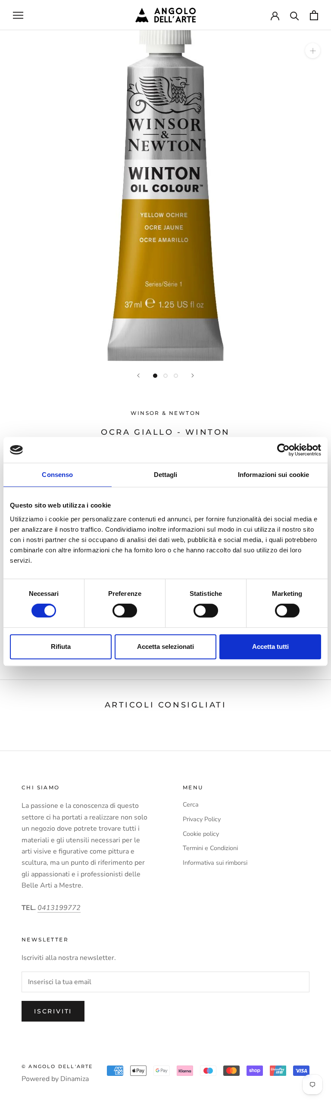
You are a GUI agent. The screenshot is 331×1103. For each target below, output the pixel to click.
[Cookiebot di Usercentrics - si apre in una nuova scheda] (283, 449)
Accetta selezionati (165, 646)
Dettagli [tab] (166, 474)
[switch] (124, 610)
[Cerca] (294, 15)
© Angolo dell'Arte (57, 1066)
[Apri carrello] (314, 15)
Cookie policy (201, 833)
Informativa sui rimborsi (215, 862)
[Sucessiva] (192, 375)
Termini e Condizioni (210, 848)
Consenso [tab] (57, 474)
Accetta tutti (270, 646)
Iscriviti (53, 1011)
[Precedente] (138, 375)
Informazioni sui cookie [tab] (273, 474)
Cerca (191, 804)
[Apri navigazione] (18, 15)
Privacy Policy (202, 819)
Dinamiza (74, 1079)
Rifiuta (61, 646)
